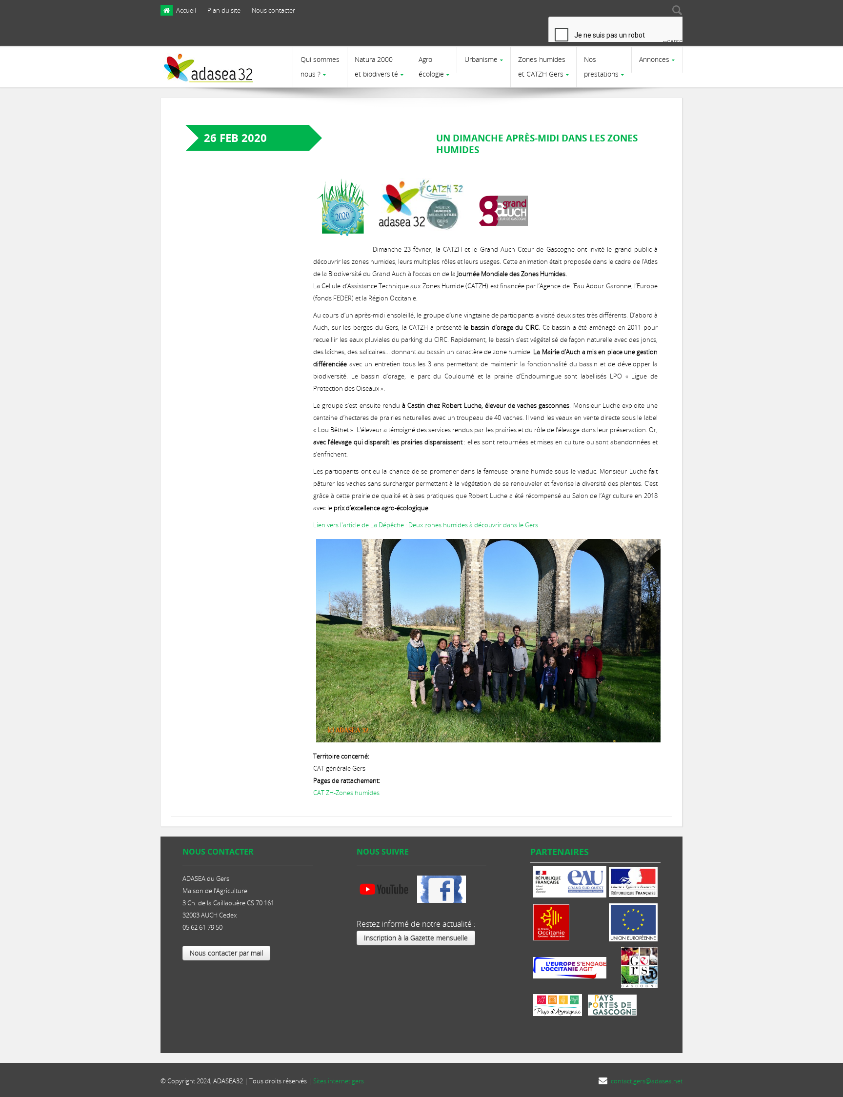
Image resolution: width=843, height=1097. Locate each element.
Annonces (654, 59)
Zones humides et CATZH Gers (541, 67)
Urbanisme (481, 59)
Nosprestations (601, 67)
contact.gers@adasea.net (646, 1081)
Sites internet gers (338, 1081)
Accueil (186, 10)
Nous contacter (273, 10)
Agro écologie (431, 67)
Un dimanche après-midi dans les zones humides (537, 144)
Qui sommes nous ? (320, 67)
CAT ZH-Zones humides (346, 792)
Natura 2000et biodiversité (376, 67)
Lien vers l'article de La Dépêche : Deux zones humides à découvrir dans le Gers (425, 524)
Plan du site (224, 10)
